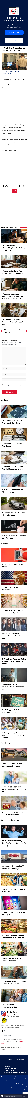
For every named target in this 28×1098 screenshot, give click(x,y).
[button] (26, 56)
